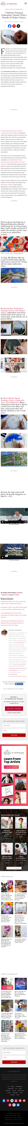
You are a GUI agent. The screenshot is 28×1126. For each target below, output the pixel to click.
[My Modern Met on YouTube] (24, 1100)
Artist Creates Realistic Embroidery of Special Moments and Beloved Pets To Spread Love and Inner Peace (12, 623)
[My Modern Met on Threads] (14, 1104)
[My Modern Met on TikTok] (10, 1104)
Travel (21, 1092)
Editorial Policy (13, 1115)
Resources (8, 1090)
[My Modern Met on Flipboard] (20, 1100)
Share (19, 684)
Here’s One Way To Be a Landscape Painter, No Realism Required (20, 994)
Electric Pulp (21, 1123)
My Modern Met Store (10, 815)
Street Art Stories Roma (20, 665)
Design (12, 1086)
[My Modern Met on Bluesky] (18, 1104)
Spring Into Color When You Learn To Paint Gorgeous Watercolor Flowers (20, 1036)
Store (18, 1095)
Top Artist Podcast (19, 642)
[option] (7, 794)
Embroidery (19, 9)
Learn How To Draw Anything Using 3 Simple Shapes (20, 940)
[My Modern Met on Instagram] (16, 1100)
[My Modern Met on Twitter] (12, 1100)
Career (20, 1088)
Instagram (11, 595)
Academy (12, 1095)
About (7, 1115)
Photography (19, 1086)
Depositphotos (18, 253)
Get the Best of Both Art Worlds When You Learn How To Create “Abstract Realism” (20, 896)
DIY (16, 1088)
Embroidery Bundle (6, 185)
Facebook (4, 595)
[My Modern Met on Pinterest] (7, 1100)
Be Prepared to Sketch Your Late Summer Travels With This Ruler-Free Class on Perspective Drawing (20, 919)
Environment (21, 1090)
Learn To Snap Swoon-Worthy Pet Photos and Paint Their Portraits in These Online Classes (7, 896)
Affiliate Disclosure (9, 1119)
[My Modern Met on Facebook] (3, 1100)
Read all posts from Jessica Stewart (18, 676)
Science (9, 1092)
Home (7, 9)
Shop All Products (14, 868)
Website (19, 593)
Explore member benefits (14, 713)
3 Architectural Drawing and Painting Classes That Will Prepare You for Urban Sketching (6, 1037)
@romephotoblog (13, 674)
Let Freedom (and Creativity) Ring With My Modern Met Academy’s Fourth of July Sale (6, 994)
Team (19, 1115)
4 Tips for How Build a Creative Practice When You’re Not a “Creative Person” (7, 1015)
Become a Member (14, 709)
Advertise (19, 1117)
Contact (14, 1117)
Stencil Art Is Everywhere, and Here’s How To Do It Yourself (20, 1015)
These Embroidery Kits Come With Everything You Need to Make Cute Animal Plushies (13, 615)
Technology (15, 1092)
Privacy (16, 1119)
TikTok (17, 595)
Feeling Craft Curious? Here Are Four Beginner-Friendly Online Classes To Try (6, 918)
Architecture (11, 1088)
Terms (20, 1119)
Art (8, 1086)
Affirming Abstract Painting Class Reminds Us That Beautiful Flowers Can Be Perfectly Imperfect (6, 942)
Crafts (12, 9)
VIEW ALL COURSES (11, 767)
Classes (14, 1090)
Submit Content (8, 1117)
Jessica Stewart (9, 21)
